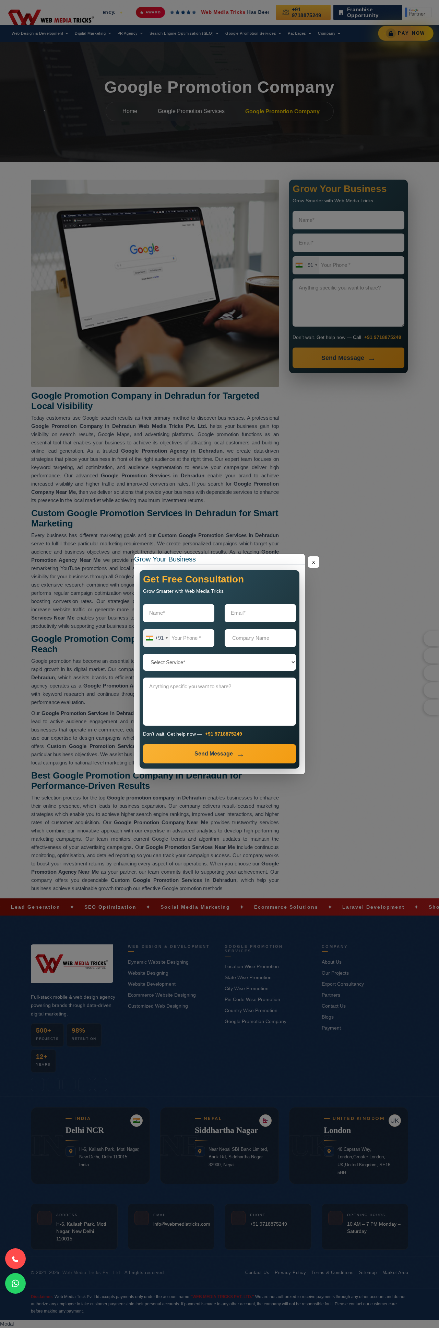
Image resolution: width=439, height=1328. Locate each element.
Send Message (213, 754)
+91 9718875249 (223, 734)
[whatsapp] (15, 1283)
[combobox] (156, 638)
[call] (15, 1258)
